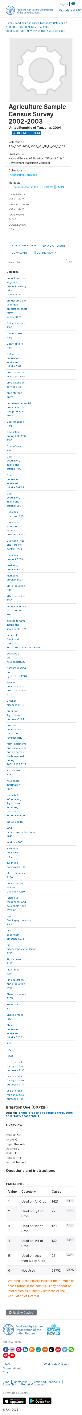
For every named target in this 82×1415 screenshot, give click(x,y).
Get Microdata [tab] (46, 252)
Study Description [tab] (24, 245)
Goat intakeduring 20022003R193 (17, 436)
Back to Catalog (23, 1312)
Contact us (20, 1382)
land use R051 (15, 842)
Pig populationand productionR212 (16, 984)
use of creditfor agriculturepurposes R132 (15, 1094)
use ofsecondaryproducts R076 (15, 934)
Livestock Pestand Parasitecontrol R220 (15, 544)
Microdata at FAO (70, 10)
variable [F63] (57, 31)
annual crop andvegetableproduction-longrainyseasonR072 (17, 286)
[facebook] (6, 1349)
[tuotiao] (58, 1349)
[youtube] (12, 1355)
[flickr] (12, 1349)
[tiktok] (51, 1349)
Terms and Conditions (46, 1382)
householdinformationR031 (13, 784)
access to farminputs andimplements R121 (16, 624)
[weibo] (6, 1355)
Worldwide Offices (55, 1364)
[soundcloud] (45, 1349)
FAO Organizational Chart (12, 1368)
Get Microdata (28, 133)
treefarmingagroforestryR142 (19, 920)
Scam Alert (9, 1384)
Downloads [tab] (19, 252)
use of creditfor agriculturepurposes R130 (15, 1066)
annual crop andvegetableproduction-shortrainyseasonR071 (17, 308)
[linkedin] (25, 1349)
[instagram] (19, 1349)
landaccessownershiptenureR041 (21, 832)
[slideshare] (38, 1349)
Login (63, 4)
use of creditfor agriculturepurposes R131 (15, 1080)
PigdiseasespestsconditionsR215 (21, 949)
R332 (10, 1055)
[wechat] (71, 1349)
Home (9, 23)
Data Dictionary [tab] (54, 245)
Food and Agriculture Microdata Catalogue (40, 23)
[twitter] (65, 1349)
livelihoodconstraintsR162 (13, 852)
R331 (9, 1049)
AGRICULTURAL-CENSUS (20, 27)
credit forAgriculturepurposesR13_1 (15, 715)
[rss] (32, 1349)
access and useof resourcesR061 (16, 610)
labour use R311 (16, 821)
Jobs (6, 1382)
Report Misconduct (33, 1384)
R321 (9, 1043)
